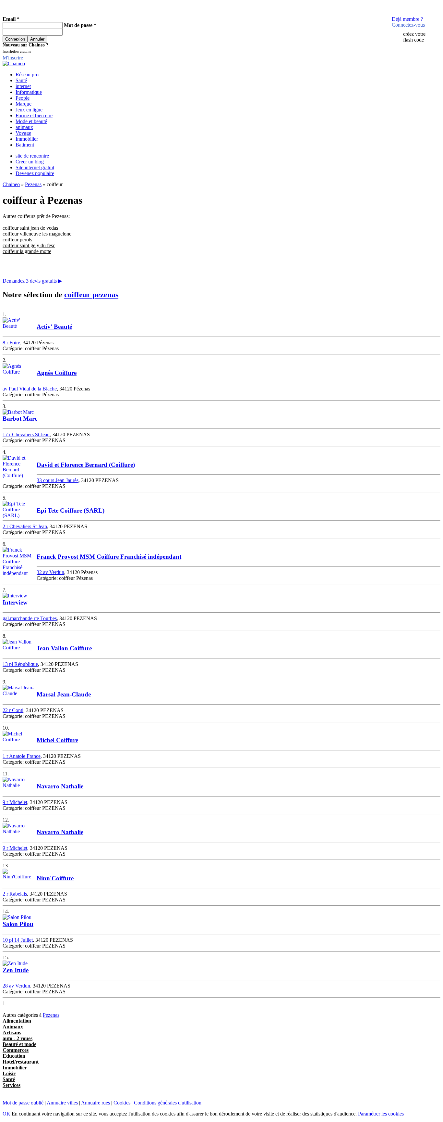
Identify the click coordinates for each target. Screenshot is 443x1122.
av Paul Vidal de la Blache (30, 388)
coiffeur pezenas (91, 294)
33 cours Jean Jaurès (57, 480)
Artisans (12, 1032)
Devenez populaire (35, 173)
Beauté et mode (19, 1044)
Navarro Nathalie (60, 786)
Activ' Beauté (54, 326)
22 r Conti (13, 710)
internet (23, 86)
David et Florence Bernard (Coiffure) (86, 464)
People (23, 98)
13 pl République (20, 664)
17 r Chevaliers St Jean (26, 434)
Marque (23, 104)
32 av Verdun (50, 572)
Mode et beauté (31, 121)
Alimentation (17, 1021)
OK (6, 1113)
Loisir (9, 1073)
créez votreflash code (414, 37)
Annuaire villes (62, 1102)
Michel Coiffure (57, 740)
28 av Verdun (16, 985)
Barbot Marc (20, 418)
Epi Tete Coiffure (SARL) (70, 510)
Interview (15, 602)
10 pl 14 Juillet (18, 940)
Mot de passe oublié (23, 1102)
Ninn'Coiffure (55, 878)
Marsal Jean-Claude (64, 694)
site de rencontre (32, 156)
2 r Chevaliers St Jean (25, 526)
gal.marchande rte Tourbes (30, 618)
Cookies (122, 1102)
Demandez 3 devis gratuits (32, 281)
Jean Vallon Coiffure (64, 648)
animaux (24, 127)
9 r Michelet (15, 802)
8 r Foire (11, 342)
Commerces (16, 1050)
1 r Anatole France (22, 756)
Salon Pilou (18, 924)
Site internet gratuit (35, 167)
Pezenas (33, 184)
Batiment (25, 144)
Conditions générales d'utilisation (167, 1102)
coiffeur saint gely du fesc (29, 245)
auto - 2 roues (17, 1038)
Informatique (29, 92)
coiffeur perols (17, 239)
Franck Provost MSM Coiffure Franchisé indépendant (109, 556)
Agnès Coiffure (57, 372)
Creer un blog (30, 161)
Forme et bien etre (34, 115)
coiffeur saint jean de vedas (30, 228)
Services (11, 1085)
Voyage (23, 133)
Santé (21, 80)
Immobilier (27, 139)
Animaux (13, 1026)
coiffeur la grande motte (27, 251)
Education (14, 1056)
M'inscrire (13, 57)
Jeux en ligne (29, 109)
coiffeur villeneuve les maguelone (37, 233)
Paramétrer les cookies (381, 1113)
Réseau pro (27, 74)
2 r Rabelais (15, 894)
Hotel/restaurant (21, 1062)
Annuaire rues (95, 1102)
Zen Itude (16, 970)
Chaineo (11, 184)
